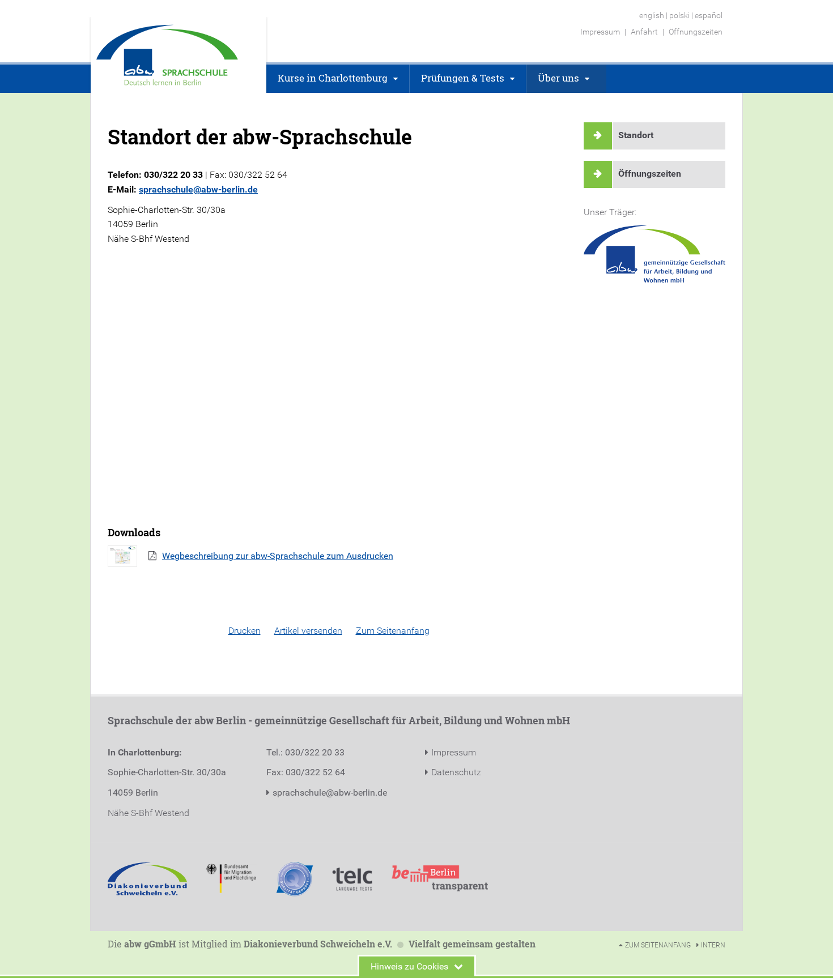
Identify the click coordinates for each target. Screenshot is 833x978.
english (651, 15)
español (708, 15)
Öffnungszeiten (649, 173)
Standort (635, 135)
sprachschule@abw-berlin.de (198, 189)
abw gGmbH (150, 944)
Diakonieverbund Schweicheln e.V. (318, 944)
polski (679, 15)
